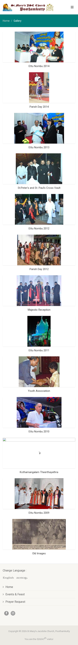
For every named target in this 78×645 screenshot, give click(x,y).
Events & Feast (15, 594)
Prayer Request (15, 601)
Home (6, 20)
